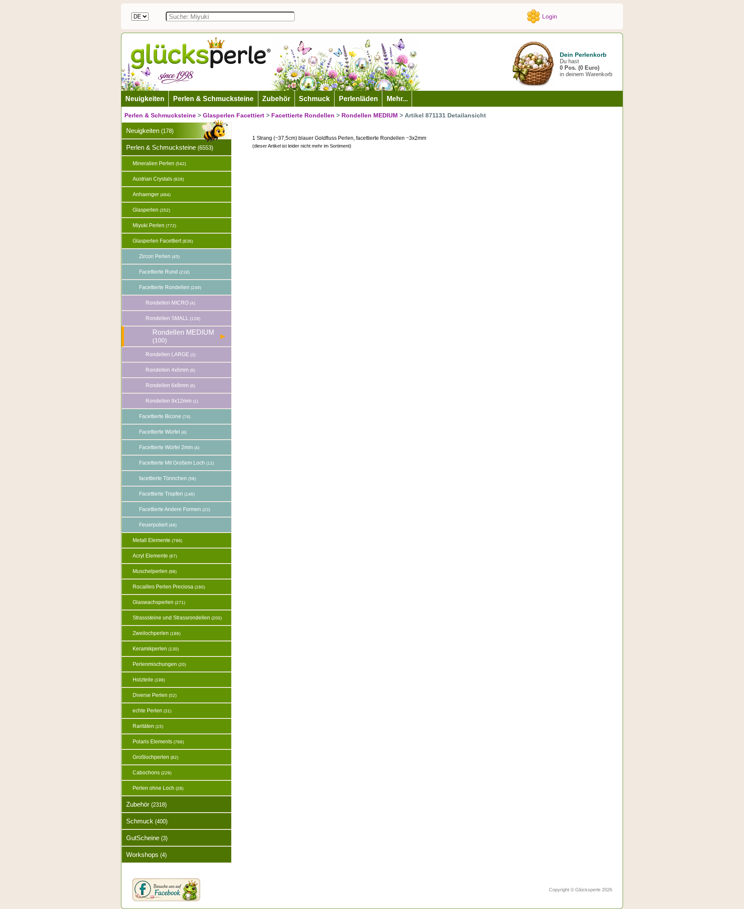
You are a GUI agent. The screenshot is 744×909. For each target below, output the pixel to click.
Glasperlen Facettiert (233, 115)
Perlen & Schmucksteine (160, 115)
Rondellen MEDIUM (369, 115)
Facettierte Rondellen (303, 115)
